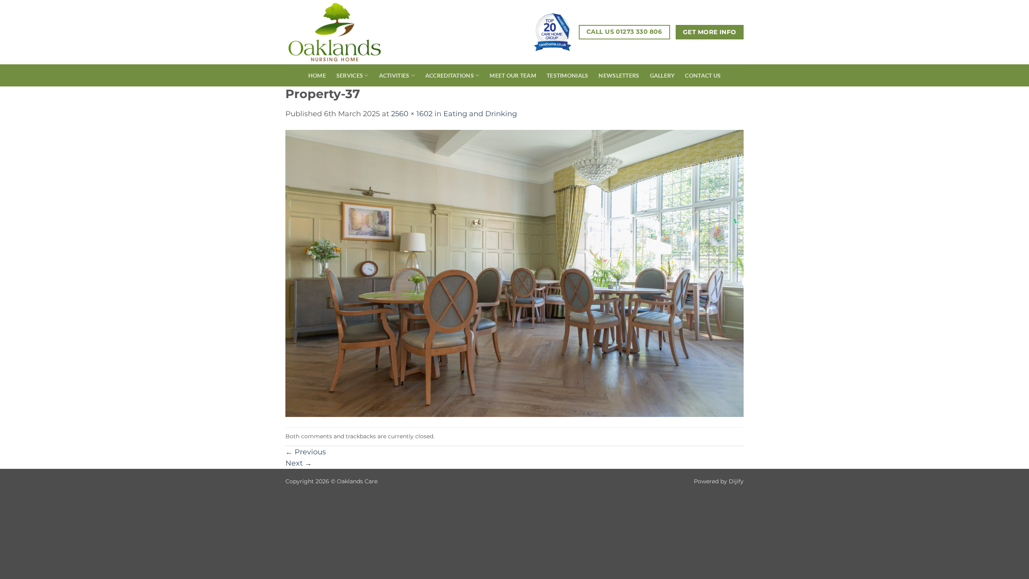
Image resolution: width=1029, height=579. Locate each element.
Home (317, 75)
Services (349, 75)
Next (298, 463)
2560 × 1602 (412, 113)
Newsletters (619, 75)
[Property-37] (514, 273)
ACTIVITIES (394, 75)
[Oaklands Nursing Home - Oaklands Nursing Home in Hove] (349, 32)
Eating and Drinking (480, 113)
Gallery (662, 75)
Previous (305, 452)
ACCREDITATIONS (449, 75)
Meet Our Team (513, 75)
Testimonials (567, 75)
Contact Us (703, 75)
